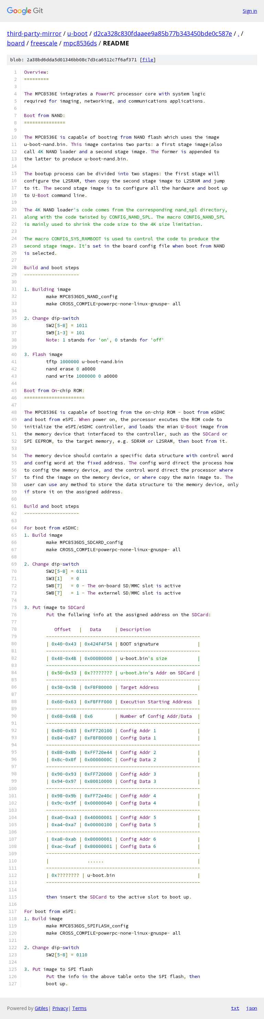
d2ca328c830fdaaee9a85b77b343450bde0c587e (163, 33)
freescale (44, 43)
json (251, 1008)
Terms (79, 1008)
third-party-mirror (34, 33)
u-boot (77, 33)
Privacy (60, 1008)
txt (235, 1008)
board (16, 43)
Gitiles (41, 1008)
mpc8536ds (80, 43)
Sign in (250, 11)
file (147, 60)
